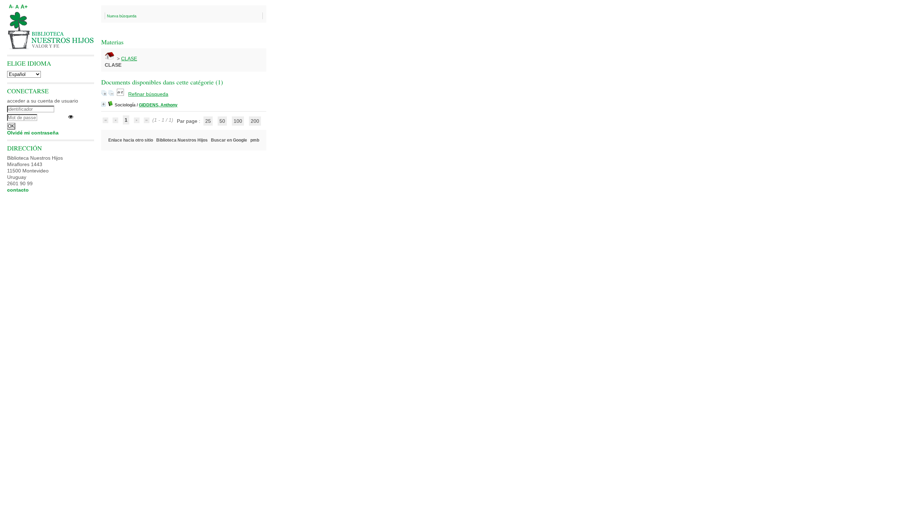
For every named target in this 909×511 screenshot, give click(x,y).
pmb (254, 140)
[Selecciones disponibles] (121, 94)
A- (11, 6)
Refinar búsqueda (148, 94)
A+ (24, 7)
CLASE (129, 58)
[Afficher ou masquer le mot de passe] (70, 116)
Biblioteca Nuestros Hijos (182, 140)
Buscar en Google (229, 140)
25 (208, 121)
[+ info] (103, 104)
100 (238, 121)
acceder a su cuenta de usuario (42, 101)
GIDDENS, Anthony (158, 105)
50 (222, 121)
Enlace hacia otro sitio (130, 140)
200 (255, 121)
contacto (18, 190)
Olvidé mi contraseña (33, 133)
